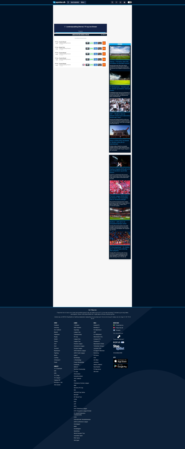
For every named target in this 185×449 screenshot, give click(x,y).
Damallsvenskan (78, 376)
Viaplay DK (57, 380)
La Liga (76, 371)
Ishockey (56, 327)
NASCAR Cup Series (79, 392)
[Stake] (96, 43)
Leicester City (97, 348)
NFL (75, 390)
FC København (97, 330)
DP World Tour (78, 397)
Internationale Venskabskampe (82, 419)
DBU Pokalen (77, 327)
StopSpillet (70, 317)
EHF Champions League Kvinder (82, 411)
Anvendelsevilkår (117, 353)
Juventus (96, 362)
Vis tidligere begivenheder (80, 38)
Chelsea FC (97, 341)
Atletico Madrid (98, 364)
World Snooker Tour (79, 433)
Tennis (56, 341)
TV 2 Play (56, 375)
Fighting (56, 353)
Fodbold (56, 325)
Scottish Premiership (79, 369)
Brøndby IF (97, 327)
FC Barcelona (97, 369)
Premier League (78, 343)
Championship (78, 334)
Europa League (78, 348)
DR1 (55, 371)
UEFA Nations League (80, 350)
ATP (75, 404)
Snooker (56, 348)
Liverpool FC (97, 339)
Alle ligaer (76, 440)
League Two (77, 341)
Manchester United (99, 343)
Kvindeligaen (77, 428)
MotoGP (76, 394)
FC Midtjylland (97, 334)
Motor (55, 355)
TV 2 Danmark (58, 368)
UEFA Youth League (79, 353)
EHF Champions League (80, 408)
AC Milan (96, 360)
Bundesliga (77, 357)
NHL (75, 380)
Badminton (57, 350)
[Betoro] (100, 43)
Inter (95, 357)
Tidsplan (80, 31)
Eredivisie (76, 364)
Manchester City (98, 336)
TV (68, 2)
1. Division (76, 325)
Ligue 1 (76, 355)
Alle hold (96, 371)
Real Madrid (97, 367)
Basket (56, 332)
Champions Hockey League (81, 383)
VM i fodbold (77, 378)
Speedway (77, 431)
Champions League (79, 346)
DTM (75, 417)
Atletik (56, 339)
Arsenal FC (97, 325)
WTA (75, 406)
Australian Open (78, 435)
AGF (95, 332)
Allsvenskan (77, 374)
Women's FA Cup (78, 387)
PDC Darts (77, 438)
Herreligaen (77, 424)
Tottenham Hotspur (99, 346)
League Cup (77, 332)
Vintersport (57, 360)
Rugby (56, 336)
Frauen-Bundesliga (79, 362)
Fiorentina (96, 353)
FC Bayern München (99, 350)
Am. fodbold (57, 330)
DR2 (55, 373)
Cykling (56, 357)
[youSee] (91, 43)
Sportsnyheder (75, 2)
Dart (55, 346)
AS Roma (96, 355)
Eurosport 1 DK (58, 382)
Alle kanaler (57, 384)
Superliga (76, 330)
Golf (55, 343)
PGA (75, 401)
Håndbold (56, 334)
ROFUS (64, 317)
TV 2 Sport (57, 378)
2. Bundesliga (77, 360)
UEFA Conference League (81, 421)
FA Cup (76, 336)
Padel (55, 362)
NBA (75, 385)
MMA (75, 426)
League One (77, 339)
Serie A (76, 367)
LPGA (75, 399)
